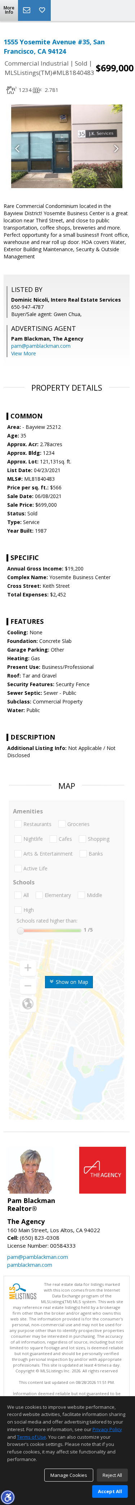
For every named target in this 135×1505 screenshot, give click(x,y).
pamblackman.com (29, 1264)
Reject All (112, 1475)
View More (23, 353)
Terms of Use (31, 1437)
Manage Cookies (68, 1475)
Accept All (110, 1491)
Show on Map (71, 981)
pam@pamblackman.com (41, 345)
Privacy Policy (107, 1429)
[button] (7, 1497)
